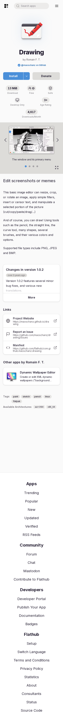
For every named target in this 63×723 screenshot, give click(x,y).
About (32, 685)
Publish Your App (31, 607)
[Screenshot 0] (26, 166)
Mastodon (31, 571)
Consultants (31, 694)
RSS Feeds (31, 535)
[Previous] (5, 140)
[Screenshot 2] (33, 166)
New (31, 510)
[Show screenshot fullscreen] (56, 167)
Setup (32, 643)
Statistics (31, 677)
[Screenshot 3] (37, 166)
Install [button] (13, 76)
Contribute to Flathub (31, 579)
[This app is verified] (19, 65)
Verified (31, 526)
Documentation (31, 616)
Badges (31, 624)
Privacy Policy (31, 669)
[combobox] (31, 6)
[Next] (57, 140)
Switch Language (31, 652)
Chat (31, 563)
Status (31, 702)
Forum (31, 554)
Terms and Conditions (32, 660)
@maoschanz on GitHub (33, 65)
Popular (31, 501)
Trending (31, 493)
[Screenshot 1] (29, 166)
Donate (46, 76)
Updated (31, 518)
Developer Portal (31, 599)
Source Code (31, 710)
